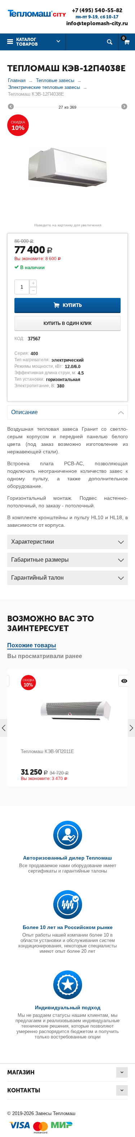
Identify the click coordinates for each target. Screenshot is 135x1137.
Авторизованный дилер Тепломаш (67, 858)
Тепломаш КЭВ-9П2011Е (39, 751)
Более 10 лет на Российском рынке (68, 927)
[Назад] (10, 108)
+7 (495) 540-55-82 (97, 10)
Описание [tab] (24, 412)
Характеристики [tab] (32, 542)
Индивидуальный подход (67, 1007)
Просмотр (116, 681)
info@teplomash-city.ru (97, 23)
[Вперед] (124, 108)
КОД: (19, 338)
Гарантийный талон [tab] (37, 578)
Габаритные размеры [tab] (40, 560)
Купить (72, 305)
